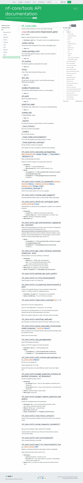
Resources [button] (27, 2)
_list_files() (70, 53)
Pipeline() (68, 31)
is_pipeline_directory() (71, 77)
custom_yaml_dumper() (71, 65)
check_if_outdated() (71, 63)
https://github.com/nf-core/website (70, 478)
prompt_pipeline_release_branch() (74, 89)
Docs (34, 2)
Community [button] (41, 2)
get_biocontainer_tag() (71, 69)
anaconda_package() (71, 61)
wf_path (69, 45)
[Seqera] (38, 477)
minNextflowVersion (72, 43)
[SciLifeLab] (45, 477)
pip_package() (70, 85)
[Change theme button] (64, 2)
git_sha (69, 41)
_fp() (69, 51)
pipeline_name (71, 47)
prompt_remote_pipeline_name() (73, 91)
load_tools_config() (70, 79)
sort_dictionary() (70, 96)
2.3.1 (73, 25)
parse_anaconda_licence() (72, 83)
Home (14, 2)
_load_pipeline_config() (72, 59)
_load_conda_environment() (73, 57)
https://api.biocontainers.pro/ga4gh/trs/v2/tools (34, 231)
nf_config (69, 37)
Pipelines (20, 2)
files (68, 39)
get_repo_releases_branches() (73, 71)
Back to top (66, 101)
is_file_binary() (69, 75)
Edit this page (79, 101)
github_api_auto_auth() (71, 73)
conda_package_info (72, 35)
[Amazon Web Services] (40, 477)
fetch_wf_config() (70, 67)
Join (69, 2)
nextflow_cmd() (70, 81)
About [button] (48, 2)
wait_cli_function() (70, 98)
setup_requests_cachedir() (72, 95)
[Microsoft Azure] (42, 477)
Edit (76, 8)
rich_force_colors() (70, 93)
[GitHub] (62, 2)
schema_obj (70, 49)
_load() (69, 55)
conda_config (70, 33)
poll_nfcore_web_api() (71, 87)
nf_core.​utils (67, 29)
